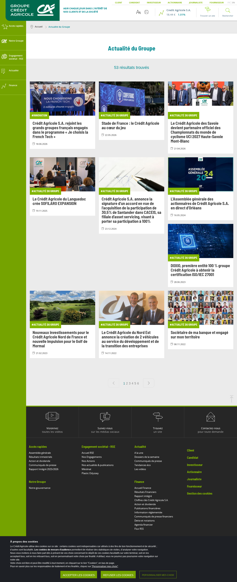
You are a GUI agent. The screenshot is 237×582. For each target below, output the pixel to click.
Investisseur (154, 2)
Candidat (134, 2)
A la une (138, 452)
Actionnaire (175, 2)
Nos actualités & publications (98, 465)
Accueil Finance (142, 488)
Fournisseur (217, 2)
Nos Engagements (92, 457)
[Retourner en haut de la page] (231, 402)
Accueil (38, 26)
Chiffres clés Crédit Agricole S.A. (151, 500)
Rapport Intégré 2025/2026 (43, 469)
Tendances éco (142, 465)
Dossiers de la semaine (146, 457)
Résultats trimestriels (40, 457)
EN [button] (233, 2)
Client (118, 2)
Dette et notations (144, 520)
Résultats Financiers (145, 492)
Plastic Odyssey (90, 473)
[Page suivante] (148, 383)
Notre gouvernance (39, 488)
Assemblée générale (40, 452)
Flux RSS (139, 528)
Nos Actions (88, 461)
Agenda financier (143, 524)
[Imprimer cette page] (146, 12)
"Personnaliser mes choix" (105, 566)
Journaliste (196, 2)
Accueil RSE (88, 452)
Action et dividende (39, 461)
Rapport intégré (143, 496)
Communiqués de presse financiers (153, 516)
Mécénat (86, 469)
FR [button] (229, 2)
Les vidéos (140, 469)
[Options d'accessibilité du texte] (138, 12)
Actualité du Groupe (59, 26)
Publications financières (147, 508)
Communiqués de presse (42, 465)
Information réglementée (148, 512)
